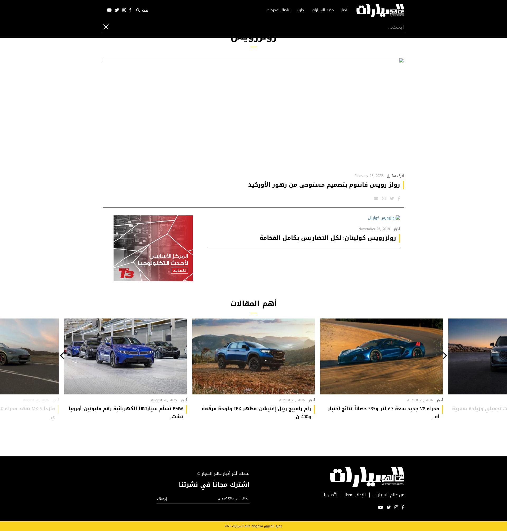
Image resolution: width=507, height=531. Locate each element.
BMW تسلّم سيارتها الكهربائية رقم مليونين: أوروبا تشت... (126, 412)
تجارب (301, 10)
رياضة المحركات (278, 10)
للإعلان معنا (355, 495)
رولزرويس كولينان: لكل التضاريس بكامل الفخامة (328, 238)
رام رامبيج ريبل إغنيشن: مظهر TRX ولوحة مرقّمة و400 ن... (256, 412)
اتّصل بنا (329, 495)
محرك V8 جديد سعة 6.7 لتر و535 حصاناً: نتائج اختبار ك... (383, 412)
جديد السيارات (323, 10)
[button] (445, 356)
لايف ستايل (395, 175)
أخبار (343, 10)
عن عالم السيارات (388, 495)
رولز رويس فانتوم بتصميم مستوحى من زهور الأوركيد (324, 184)
